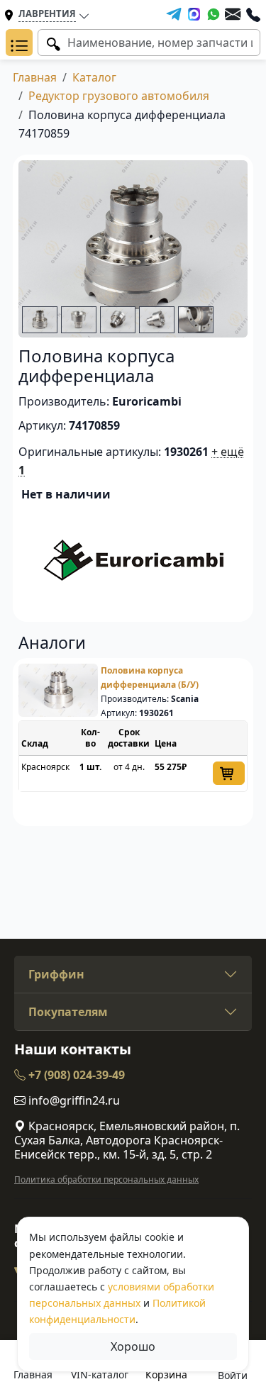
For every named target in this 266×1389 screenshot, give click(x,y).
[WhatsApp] (213, 14)
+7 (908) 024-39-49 (75, 1075)
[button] (19, 42)
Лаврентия (47, 13)
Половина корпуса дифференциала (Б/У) (150, 677)
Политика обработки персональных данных (106, 1179)
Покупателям (68, 1012)
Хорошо (133, 1346)
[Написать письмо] (232, 14)
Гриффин (56, 974)
